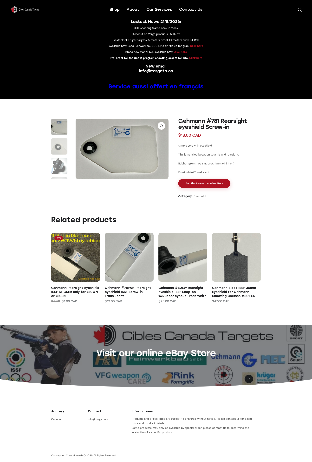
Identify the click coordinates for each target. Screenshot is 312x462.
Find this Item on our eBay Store (204, 183)
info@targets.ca (156, 70)
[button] (71, 257)
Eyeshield (200, 196)
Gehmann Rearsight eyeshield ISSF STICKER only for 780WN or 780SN (75, 292)
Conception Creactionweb (67, 455)
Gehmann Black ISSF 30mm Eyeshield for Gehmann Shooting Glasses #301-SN (234, 292)
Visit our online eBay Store (156, 353)
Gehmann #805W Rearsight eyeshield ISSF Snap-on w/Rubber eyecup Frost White (182, 292)
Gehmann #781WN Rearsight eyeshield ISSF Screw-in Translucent (128, 292)
